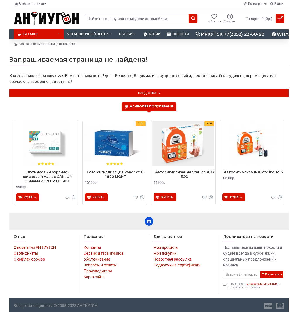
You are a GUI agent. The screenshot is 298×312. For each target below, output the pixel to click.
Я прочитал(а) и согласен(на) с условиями (254, 285)
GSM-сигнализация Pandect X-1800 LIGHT (115, 174)
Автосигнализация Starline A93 (253, 172)
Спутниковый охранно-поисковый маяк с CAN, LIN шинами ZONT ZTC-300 (47, 176)
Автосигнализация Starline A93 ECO (184, 174)
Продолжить (149, 93)
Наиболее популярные (151, 106)
